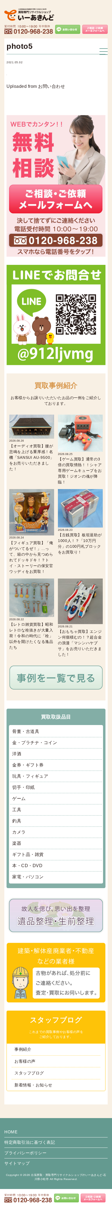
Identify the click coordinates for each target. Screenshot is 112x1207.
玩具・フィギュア (30, 776)
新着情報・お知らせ (33, 1085)
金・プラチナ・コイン (34, 742)
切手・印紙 (23, 787)
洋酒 (16, 753)
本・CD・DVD (27, 865)
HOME (10, 1132)
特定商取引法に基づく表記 (29, 1142)
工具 (16, 809)
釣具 (16, 821)
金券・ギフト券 (28, 765)
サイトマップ (17, 1163)
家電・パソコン (28, 876)
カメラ (19, 832)
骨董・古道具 (25, 731)
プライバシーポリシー (25, 1153)
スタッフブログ (29, 1073)
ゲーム (19, 798)
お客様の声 (25, 1061)
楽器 (16, 843)
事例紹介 (22, 1049)
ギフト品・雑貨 (28, 854)
